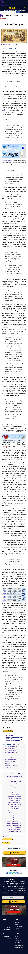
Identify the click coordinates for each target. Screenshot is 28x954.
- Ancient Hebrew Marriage (14, 802)
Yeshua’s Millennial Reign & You (11, 746)
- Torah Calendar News (7, 939)
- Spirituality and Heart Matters (14, 804)
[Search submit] (18, 12)
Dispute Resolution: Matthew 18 (11, 765)
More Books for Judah (14, 774)
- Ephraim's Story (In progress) (14, 827)
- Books (16, 924)
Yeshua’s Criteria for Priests (10, 750)
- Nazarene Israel (14, 785)
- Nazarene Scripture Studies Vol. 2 (14, 817)
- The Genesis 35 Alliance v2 (14, 831)
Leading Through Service (9, 767)
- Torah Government (14, 806)
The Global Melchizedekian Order (11, 755)
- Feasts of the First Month (14, 794)
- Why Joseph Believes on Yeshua (14, 776)
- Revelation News (7, 942)
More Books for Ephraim (14, 781)
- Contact (17, 938)
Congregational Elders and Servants (12, 757)
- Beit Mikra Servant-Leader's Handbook (14, 810)
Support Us (3, 18)
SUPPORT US (14, 864)
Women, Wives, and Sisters (10, 761)
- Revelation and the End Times (14, 788)
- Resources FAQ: (19, 930)
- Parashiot (17, 922)
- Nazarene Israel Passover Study (14, 796)
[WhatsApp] (12, 873)
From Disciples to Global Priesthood (12, 752)
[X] (10, 873)
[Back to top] (24, 950)
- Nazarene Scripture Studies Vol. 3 (14, 819)
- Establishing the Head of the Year (14, 792)
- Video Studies (18, 926)
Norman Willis (6, 44)
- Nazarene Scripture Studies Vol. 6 (14, 825)
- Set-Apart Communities (14, 812)
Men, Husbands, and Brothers (10, 759)
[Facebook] (7, 873)
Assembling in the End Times (10, 768)
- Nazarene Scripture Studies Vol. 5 (14, 823)
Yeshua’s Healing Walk (9, 754)
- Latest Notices (6, 936)
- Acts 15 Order (14, 808)
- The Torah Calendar (14, 790)
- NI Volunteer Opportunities (18, 943)
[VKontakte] (18, 873)
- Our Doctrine (6, 923)
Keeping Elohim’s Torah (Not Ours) (11, 748)
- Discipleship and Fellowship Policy (19, 946)
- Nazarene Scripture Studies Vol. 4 (14, 821)
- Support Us (17, 949)
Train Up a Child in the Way (10, 763)
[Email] (21, 873)
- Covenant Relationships (14, 800)
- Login (16, 936)
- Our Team (5, 925)
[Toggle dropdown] (10, 15)
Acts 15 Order (16, 744)
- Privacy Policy (6, 929)
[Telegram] (15, 873)
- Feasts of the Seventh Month (14, 798)
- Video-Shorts (18, 928)
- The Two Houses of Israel (14, 829)
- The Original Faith (14, 783)
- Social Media (18, 940)
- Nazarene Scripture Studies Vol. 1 (14, 814)
